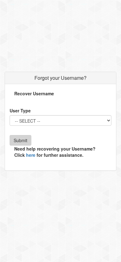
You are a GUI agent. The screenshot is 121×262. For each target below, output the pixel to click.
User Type (20, 110)
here (30, 155)
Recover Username (34, 93)
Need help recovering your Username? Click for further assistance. (55, 152)
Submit (20, 140)
